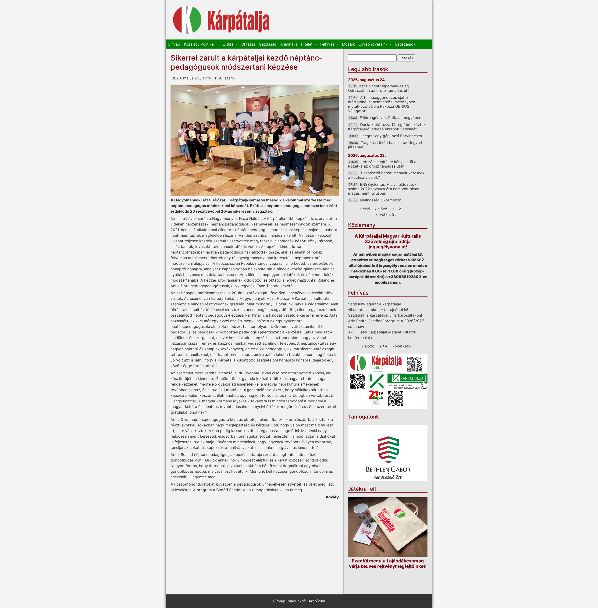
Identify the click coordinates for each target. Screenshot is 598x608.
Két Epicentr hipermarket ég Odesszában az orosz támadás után (380, 88)
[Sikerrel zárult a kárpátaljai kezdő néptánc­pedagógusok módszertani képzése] (255, 140)
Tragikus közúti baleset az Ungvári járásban (385, 144)
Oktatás (248, 44)
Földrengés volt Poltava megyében (390, 117)
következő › (386, 214)
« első (365, 209)
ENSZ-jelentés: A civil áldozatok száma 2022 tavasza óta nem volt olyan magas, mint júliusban (383, 189)
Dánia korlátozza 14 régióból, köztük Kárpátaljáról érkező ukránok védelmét (387, 126)
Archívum (317, 601)
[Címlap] (221, 20)
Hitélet (307, 44)
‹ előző (381, 209)
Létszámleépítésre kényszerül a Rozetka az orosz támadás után (382, 163)
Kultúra (228, 44)
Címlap (174, 44)
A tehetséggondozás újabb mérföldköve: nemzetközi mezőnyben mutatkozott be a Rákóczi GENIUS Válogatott (381, 104)
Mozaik (348, 44)
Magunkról (297, 601)
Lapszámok (405, 44)
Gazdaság (268, 44)
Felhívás (327, 44)
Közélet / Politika (199, 44)
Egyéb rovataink (374, 44)
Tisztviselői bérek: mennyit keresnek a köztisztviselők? (386, 175)
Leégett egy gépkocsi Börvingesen (391, 135)
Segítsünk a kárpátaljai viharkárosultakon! (385, 315)
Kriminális (288, 44)
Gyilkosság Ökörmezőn (380, 200)
